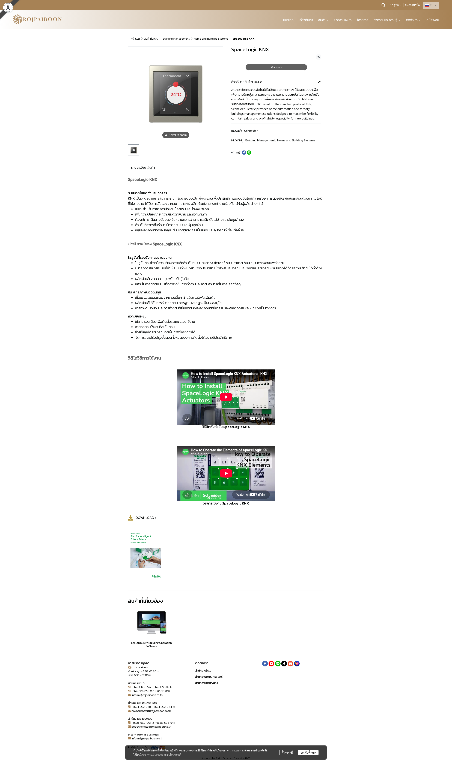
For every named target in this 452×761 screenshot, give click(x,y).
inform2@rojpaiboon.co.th (147, 738)
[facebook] (265, 663)
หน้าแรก (135, 38)
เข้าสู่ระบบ (395, 5)
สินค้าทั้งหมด (151, 38)
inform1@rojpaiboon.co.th (147, 695)
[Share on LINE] (249, 152)
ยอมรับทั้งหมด (308, 752)
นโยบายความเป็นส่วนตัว (150, 754)
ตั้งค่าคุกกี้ (287, 752)
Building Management (176, 38)
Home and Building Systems (211, 38)
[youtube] (271, 663)
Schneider (251, 130)
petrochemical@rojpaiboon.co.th (151, 726)
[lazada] (297, 663)
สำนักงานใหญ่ (203, 670)
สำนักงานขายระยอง (206, 683)
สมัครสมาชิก (412, 5)
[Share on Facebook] (244, 152)
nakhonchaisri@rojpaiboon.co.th (151, 711)
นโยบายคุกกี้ (174, 754)
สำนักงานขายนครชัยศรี (208, 677)
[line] (278, 663)
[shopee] (290, 663)
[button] (383, 5)
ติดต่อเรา (276, 67)
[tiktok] (284, 663)
